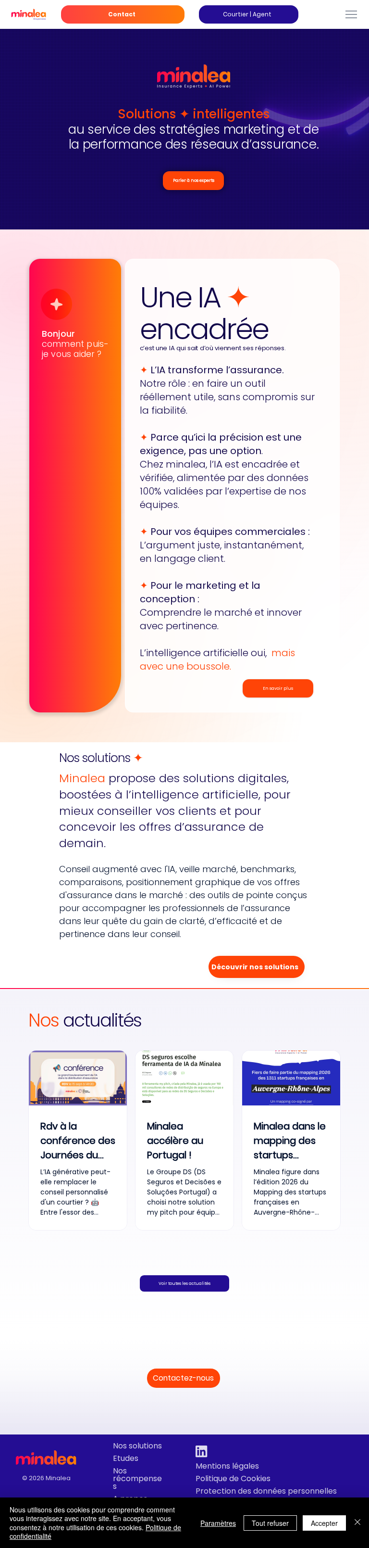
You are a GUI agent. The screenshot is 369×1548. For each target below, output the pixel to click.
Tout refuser (270, 1523)
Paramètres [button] (218, 1523)
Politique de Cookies (233, 1478)
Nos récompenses (137, 1478)
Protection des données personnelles (266, 1491)
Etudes (125, 1458)
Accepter (324, 1523)
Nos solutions (137, 1445)
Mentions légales (227, 1466)
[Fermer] (357, 1522)
